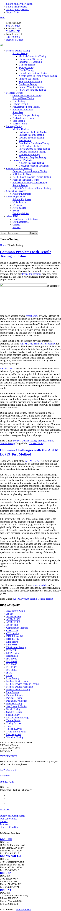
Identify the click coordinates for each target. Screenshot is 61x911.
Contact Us (5, 776)
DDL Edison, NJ (14, 636)
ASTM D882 (6, 368)
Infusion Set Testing (28, 78)
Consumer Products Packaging (34, 165)
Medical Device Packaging (19, 686)
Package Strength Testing (31, 137)
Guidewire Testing (28, 84)
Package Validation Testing (32, 151)
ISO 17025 (11, 667)
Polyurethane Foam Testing (26, 106)
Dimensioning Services (30, 59)
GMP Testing (12, 653)
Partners (16, 227)
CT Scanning (12, 633)
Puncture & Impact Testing (26, 115)
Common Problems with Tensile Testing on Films (25, 254)
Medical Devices (21, 129)
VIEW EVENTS (8, 756)
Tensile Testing (20, 123)
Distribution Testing (16, 647)
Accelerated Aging (15, 611)
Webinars (17, 205)
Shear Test (18, 112)
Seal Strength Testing (16, 706)
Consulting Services (16, 191)
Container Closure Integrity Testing (30, 171)
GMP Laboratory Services (19, 168)
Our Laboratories (21, 221)
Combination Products (17, 627)
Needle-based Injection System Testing (38, 76)
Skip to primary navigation (19, 3)
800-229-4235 (7, 781)
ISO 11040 (11, 658)
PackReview (25, 140)
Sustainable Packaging (17, 717)
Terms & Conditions (10, 827)
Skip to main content (16, 6)
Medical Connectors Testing (32, 56)
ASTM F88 (12, 625)
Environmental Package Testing (34, 149)
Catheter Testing (27, 64)
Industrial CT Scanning (30, 62)
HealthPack (12, 655)
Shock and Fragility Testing (32, 90)
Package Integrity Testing (31, 134)
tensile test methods (31, 274)
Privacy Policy (23, 909)
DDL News (12, 641)
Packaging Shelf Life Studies (33, 132)
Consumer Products (22, 160)
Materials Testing (14, 92)
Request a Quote (14, 39)
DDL (2, 17)
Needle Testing (26, 70)
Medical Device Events (17, 681)
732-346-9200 (13, 37)
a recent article (39, 585)
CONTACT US (8, 769)
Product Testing (20, 53)
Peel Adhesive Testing (23, 118)
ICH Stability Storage (29, 154)
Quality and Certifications (25, 219)
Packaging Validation (16, 700)
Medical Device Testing (18, 50)
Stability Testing (14, 712)
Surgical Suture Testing (30, 81)
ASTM (16, 598)
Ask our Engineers (22, 193)
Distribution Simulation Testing (34, 143)
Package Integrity (14, 695)
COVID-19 (12, 630)
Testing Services (14, 723)
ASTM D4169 (13, 616)
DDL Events (12, 639)
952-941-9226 (13, 25)
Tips (8, 726)
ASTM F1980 (13, 622)
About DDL (12, 216)
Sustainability (13, 714)
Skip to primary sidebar (17, 9)
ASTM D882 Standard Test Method (38, 343)
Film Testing (19, 101)
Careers (16, 224)
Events (16, 210)
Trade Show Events (16, 731)
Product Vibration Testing (31, 87)
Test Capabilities (21, 213)
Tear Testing (19, 120)
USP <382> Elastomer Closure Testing (32, 188)
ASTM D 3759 (32, 461)
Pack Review (12, 692)
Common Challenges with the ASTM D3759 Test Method (29, 452)
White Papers (19, 202)
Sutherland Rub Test (23, 109)
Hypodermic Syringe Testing (33, 73)
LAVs (9, 675)
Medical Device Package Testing (22, 684)
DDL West (11, 644)
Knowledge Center (15, 196)
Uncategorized (13, 734)
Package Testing (14, 126)
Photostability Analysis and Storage (30, 182)
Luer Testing (12, 678)
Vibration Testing (14, 737)
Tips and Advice (14, 728)
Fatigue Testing (20, 104)
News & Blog (19, 207)
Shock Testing (13, 709)
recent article (32, 316)
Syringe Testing (26, 67)
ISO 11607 (11, 661)
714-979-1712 (13, 31)
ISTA (9, 672)
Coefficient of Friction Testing (27, 95)
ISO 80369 (11, 670)
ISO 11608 (11, 664)
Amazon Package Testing (31, 163)
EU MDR (11, 650)
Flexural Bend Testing (23, 98)
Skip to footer (13, 12)
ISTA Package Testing (30, 146)
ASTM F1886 (13, 619)
